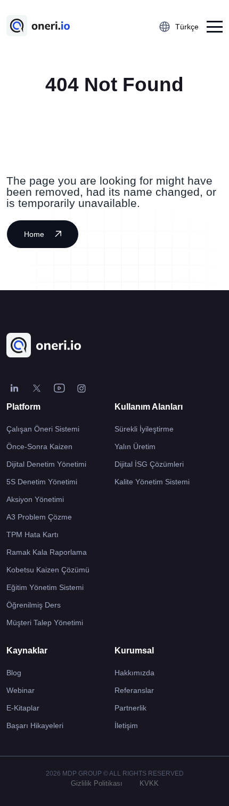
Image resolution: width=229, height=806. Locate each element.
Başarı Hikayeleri (34, 725)
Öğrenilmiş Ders (33, 605)
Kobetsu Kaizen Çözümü (47, 569)
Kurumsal (134, 650)
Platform (23, 406)
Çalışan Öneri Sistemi (42, 429)
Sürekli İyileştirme (144, 429)
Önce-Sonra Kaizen (39, 446)
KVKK (149, 783)
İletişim (126, 725)
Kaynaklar (26, 650)
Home (34, 234)
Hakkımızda (134, 672)
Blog (13, 672)
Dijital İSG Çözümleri (149, 464)
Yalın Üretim (135, 446)
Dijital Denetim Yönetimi (46, 464)
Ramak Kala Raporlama (46, 552)
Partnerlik (130, 708)
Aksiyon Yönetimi (35, 499)
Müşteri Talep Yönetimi (44, 622)
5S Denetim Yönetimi (41, 481)
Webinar (20, 690)
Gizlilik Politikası (96, 783)
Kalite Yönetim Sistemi (152, 481)
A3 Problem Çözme (39, 517)
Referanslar (134, 690)
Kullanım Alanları (148, 406)
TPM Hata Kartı (32, 534)
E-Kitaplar (22, 708)
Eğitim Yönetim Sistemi (45, 587)
